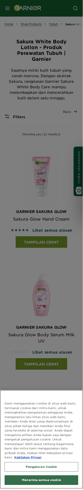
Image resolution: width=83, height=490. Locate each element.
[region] (41, 439)
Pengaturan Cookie (41, 467)
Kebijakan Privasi (27, 457)
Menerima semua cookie (41, 480)
